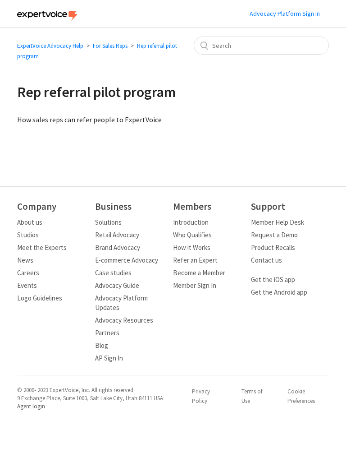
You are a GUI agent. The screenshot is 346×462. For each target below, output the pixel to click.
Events (27, 285)
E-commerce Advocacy (126, 260)
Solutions (108, 222)
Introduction (191, 222)
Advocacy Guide (117, 285)
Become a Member (199, 272)
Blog (101, 345)
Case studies (113, 272)
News (25, 260)
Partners (107, 332)
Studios (28, 235)
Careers (28, 272)
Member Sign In (194, 285)
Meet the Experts (42, 247)
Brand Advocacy (117, 247)
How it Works (191, 247)
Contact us (266, 260)
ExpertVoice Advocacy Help (50, 46)
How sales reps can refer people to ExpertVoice (89, 119)
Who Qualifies (192, 235)
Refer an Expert (195, 260)
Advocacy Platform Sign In (285, 13)
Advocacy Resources (124, 320)
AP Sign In (109, 358)
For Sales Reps (110, 46)
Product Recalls (273, 247)
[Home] (47, 18)
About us (29, 222)
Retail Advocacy (117, 235)
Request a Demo (274, 235)
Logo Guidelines (39, 298)
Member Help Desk (277, 222)
